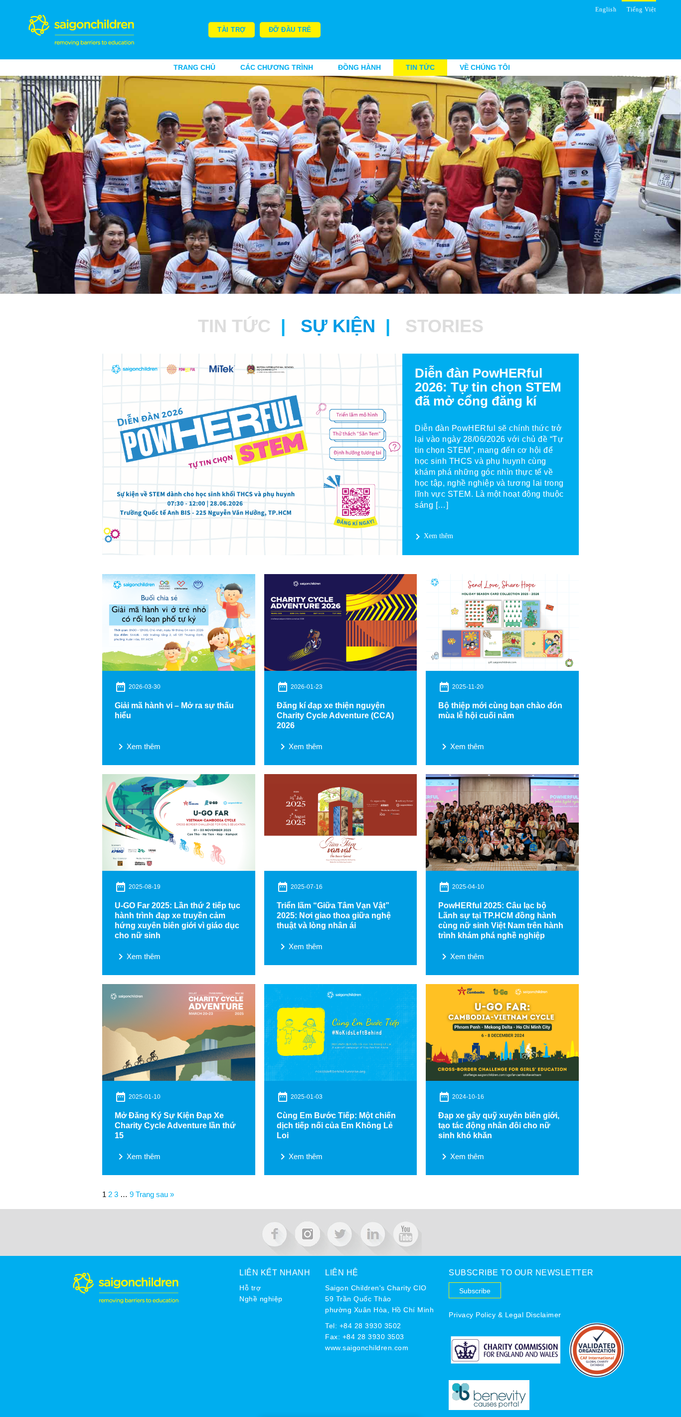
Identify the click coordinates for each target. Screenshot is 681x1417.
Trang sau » (155, 1194)
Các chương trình (276, 67)
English (606, 9)
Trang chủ (194, 67)
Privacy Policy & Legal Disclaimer (505, 1315)
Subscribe (475, 1291)
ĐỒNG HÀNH (359, 67)
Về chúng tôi (485, 67)
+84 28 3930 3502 (370, 1326)
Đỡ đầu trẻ (290, 29)
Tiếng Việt (641, 9)
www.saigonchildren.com (366, 1348)
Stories (444, 326)
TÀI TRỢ (231, 29)
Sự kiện (338, 326)
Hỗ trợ (250, 1288)
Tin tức (420, 67)
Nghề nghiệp (261, 1299)
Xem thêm (432, 537)
